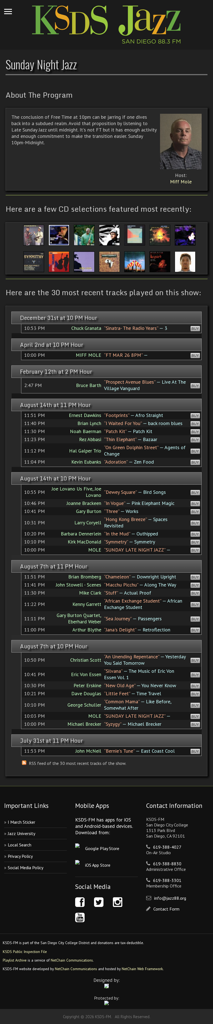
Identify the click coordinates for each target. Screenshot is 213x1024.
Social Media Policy (25, 867)
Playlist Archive (15, 960)
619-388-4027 (167, 847)
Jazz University (21, 833)
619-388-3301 (167, 880)
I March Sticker (21, 822)
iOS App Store (97, 865)
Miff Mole (181, 181)
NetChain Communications (72, 960)
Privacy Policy (20, 856)
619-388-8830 (167, 863)
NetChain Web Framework (142, 968)
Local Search (19, 845)
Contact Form (166, 909)
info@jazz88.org (170, 898)
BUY (195, 328)
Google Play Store (102, 848)
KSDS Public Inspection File (25, 951)
